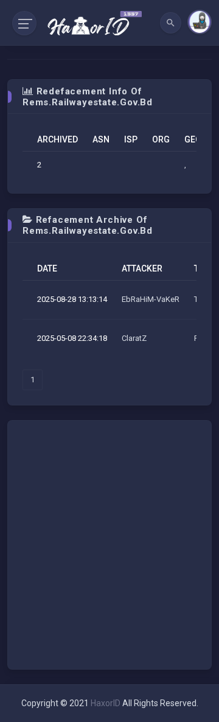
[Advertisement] (109, 544)
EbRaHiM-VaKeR (150, 299)
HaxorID (105, 703)
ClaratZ (134, 338)
